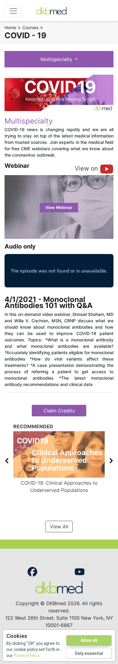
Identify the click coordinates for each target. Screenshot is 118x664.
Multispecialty (57, 59)
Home (10, 27)
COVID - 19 (25, 35)
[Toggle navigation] (13, 11)
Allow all (89, 640)
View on (87, 168)
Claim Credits (59, 411)
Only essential (89, 653)
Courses (30, 27)
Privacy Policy (26, 655)
